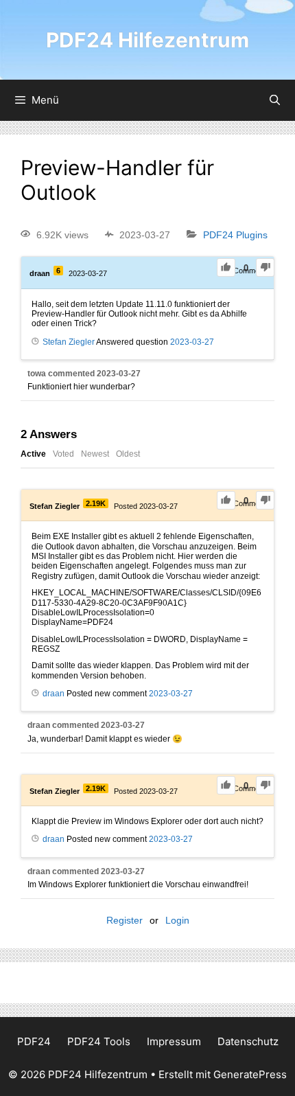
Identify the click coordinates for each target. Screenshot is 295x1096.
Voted (63, 454)
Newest (95, 454)
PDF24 (34, 1041)
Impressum (174, 1041)
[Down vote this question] (265, 267)
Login (177, 920)
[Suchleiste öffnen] (275, 100)
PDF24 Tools (98, 1041)
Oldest (128, 454)
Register (124, 920)
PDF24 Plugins (235, 234)
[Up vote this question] (226, 267)
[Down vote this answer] (265, 500)
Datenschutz (248, 1041)
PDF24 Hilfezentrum (147, 39)
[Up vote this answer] (226, 500)
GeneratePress (250, 1074)
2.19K (96, 503)
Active (33, 454)
